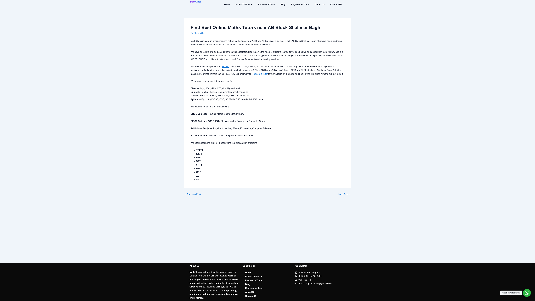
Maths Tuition (242, 4)
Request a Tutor (266, 4)
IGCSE (225, 66)
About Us (320, 4)
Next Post (344, 194)
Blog (282, 4)
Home (227, 4)
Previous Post (192, 194)
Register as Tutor (300, 4)
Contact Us (336, 4)
